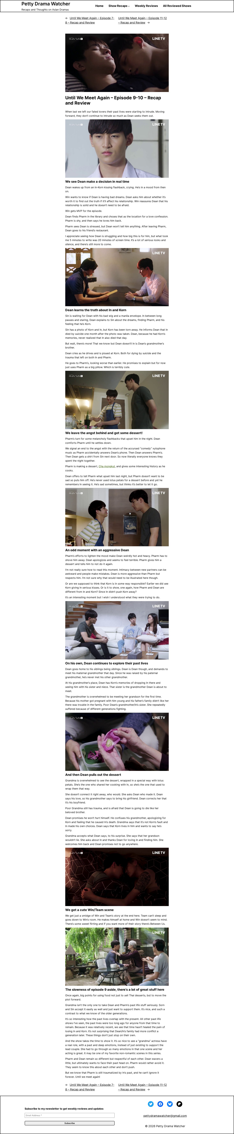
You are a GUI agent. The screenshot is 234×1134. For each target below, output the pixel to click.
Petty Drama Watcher (45, 4)
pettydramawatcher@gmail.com (165, 1115)
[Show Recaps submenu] (129, 6)
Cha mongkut (107, 466)
